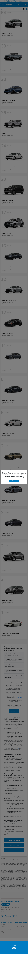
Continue (14, 480)
